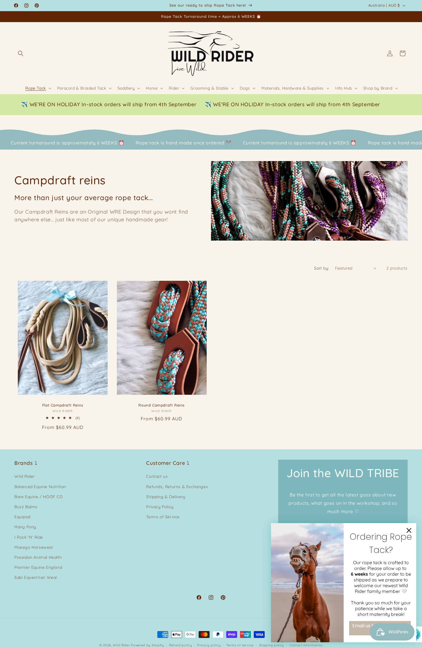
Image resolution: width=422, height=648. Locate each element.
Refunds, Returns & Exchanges (177, 486)
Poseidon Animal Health (38, 557)
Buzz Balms (26, 506)
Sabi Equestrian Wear (35, 577)
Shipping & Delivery (165, 496)
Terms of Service (163, 516)
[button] (20, 53)
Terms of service (239, 645)
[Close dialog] (409, 530)
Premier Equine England (38, 567)
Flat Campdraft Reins (62, 405)
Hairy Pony (25, 526)
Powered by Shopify (147, 645)
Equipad (22, 516)
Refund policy (180, 645)
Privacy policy (209, 645)
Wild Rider (24, 476)
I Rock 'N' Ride (28, 537)
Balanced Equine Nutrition (40, 486)
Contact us (157, 476)
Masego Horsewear (33, 547)
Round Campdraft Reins (161, 405)
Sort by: (321, 268)
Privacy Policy (159, 506)
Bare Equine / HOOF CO (38, 496)
